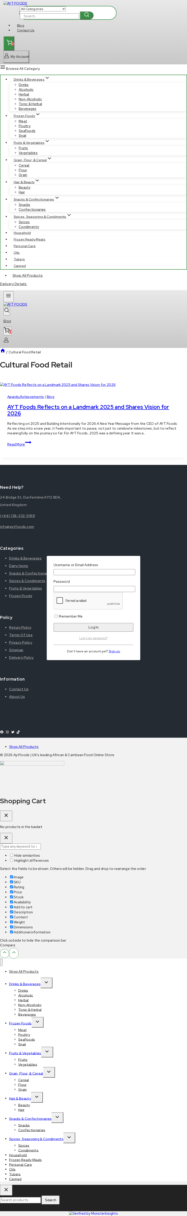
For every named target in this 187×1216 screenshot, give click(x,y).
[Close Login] (6, 838)
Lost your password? (93, 638)
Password (62, 581)
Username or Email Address (76, 565)
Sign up (114, 651)
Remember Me (70, 616)
